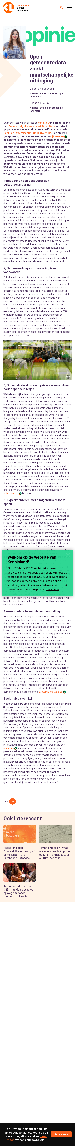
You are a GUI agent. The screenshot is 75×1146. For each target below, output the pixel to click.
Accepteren (61, 1134)
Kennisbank (59, 576)
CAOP (40, 576)
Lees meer (52, 589)
